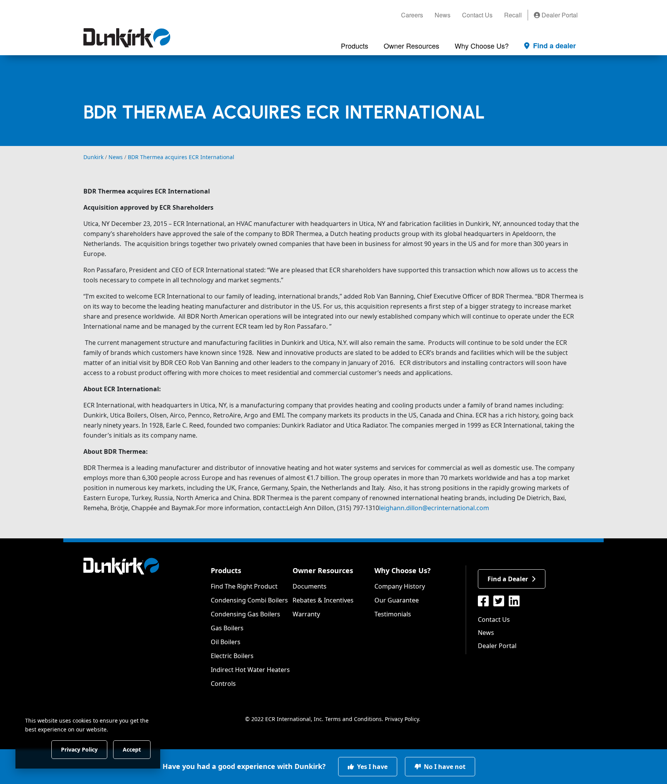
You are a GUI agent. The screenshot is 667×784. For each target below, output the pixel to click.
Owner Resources (323, 570)
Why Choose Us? (402, 570)
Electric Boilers (232, 656)
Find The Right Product (244, 586)
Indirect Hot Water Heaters (250, 669)
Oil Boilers (225, 642)
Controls (223, 683)
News (442, 14)
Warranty (306, 614)
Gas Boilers (227, 628)
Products (226, 570)
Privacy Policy (402, 719)
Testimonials (392, 614)
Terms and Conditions (353, 719)
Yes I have (372, 766)
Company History (399, 586)
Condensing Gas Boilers (245, 614)
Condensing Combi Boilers (249, 600)
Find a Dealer (508, 579)
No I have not (444, 766)
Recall (513, 14)
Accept (132, 749)
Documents (310, 586)
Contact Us (477, 14)
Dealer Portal (559, 14)
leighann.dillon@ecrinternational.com (434, 508)
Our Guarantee (396, 600)
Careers (412, 14)
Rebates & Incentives (323, 600)
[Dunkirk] (126, 37)
